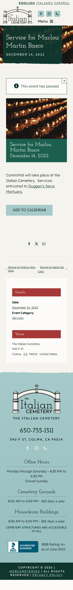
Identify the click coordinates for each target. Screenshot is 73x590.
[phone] (57, 14)
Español (62, 3)
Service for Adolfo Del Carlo (51, 269)
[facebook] (41, 14)
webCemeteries (24, 571)
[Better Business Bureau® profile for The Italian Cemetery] (36, 543)
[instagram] (49, 14)
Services (18, 318)
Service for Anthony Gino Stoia (21, 268)
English (27, 3)
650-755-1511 (37, 430)
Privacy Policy (47, 575)
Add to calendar (29, 210)
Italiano (44, 3)
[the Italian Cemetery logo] (17, 8)
